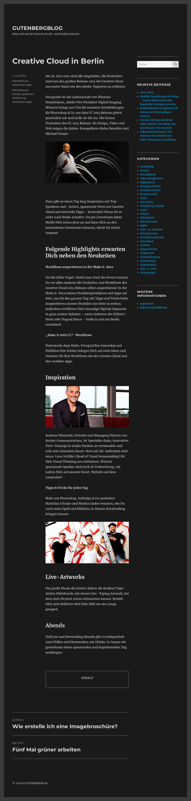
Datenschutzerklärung (153, 307)
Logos (143, 209)
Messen (144, 213)
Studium (145, 245)
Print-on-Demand (151, 229)
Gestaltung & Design (152, 206)
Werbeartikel (147, 272)
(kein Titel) (147, 92)
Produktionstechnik (152, 237)
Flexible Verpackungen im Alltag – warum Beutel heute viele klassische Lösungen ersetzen (159, 100)
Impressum (147, 303)
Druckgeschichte (150, 186)
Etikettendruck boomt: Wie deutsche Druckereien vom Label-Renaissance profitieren (158, 135)
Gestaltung (19, 97)
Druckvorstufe (148, 194)
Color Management (151, 178)
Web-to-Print (148, 268)
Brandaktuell (20, 80)
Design (16, 93)
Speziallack (146, 241)
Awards (144, 170)
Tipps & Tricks (148, 249)
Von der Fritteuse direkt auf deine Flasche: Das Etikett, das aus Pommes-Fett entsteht (158, 124)
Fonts (143, 198)
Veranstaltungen (22, 84)
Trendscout (147, 253)
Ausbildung (147, 166)
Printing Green (149, 233)
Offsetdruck (147, 217)
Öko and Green (149, 221)
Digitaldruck (147, 182)
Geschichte (147, 202)
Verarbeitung (148, 261)
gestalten (28, 93)
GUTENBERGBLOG (37, 28)
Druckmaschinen (150, 190)
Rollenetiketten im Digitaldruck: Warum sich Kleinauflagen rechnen (159, 112)
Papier (144, 225)
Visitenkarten (148, 265)
